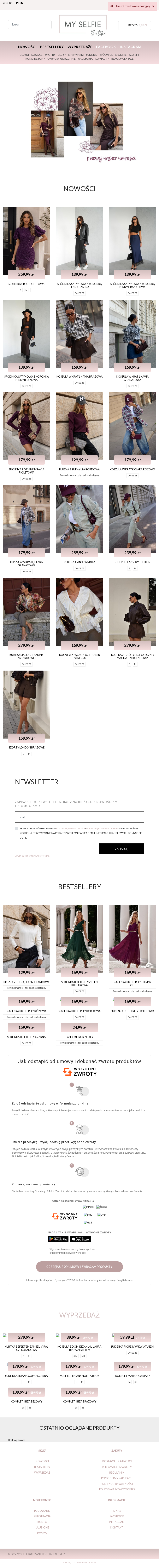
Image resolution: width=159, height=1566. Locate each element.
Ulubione (42, 1527)
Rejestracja (42, 1516)
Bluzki (24, 54)
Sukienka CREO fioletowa (26, 284)
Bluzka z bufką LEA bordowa (79, 469)
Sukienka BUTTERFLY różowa (27, 1011)
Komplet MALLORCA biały (132, 1375)
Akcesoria (85, 58)
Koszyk (42, 1533)
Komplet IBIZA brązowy (79, 1401)
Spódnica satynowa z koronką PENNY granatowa (132, 285)
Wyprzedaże (79, 47)
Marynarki (76, 54)
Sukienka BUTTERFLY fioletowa (132, 1011)
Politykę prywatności (70, 828)
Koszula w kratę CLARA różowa (132, 469)
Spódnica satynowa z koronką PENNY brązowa (26, 378)
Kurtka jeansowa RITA (79, 562)
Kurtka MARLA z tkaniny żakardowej (26, 656)
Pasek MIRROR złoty (79, 1037)
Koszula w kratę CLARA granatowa (26, 563)
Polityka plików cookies (117, 1489)
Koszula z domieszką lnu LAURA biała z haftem (79, 1348)
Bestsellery (52, 47)
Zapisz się (121, 848)
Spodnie (120, 54)
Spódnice (106, 54)
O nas (117, 1510)
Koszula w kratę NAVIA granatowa (132, 378)
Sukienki (92, 54)
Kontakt (116, 1527)
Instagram (130, 47)
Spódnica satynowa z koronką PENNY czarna (79, 285)
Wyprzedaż (42, 1472)
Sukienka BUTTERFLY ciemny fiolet (132, 983)
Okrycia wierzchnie (61, 58)
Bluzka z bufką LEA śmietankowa (26, 982)
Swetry (50, 54)
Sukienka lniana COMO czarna (26, 1375)
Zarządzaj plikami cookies (79, 1562)
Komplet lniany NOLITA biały (80, 1375)
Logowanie (42, 1510)
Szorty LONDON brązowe (27, 747)
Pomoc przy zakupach (116, 1478)
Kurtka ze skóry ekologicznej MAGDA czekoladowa (132, 656)
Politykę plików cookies (102, 828)
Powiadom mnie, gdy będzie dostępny (79, 475)
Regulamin (116, 1472)
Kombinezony (35, 58)
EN (21, 3)
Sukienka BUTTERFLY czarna (26, 1037)
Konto (7, 3)
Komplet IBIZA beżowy (26, 1401)
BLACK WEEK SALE (122, 58)
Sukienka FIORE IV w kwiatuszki (132, 1346)
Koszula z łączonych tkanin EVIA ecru (79, 656)
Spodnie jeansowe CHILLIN (132, 562)
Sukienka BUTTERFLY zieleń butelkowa (79, 983)
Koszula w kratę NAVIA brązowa (80, 376)
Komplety (102, 58)
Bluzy (62, 54)
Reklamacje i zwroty (117, 1467)
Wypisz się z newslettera (32, 856)
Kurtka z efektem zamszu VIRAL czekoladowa (26, 1348)
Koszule (36, 54)
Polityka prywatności (117, 1483)
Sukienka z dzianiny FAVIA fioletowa (26, 471)
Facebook (106, 47)
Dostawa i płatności (117, 1461)
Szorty (134, 54)
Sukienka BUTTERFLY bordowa (80, 1011)
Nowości (27, 47)
